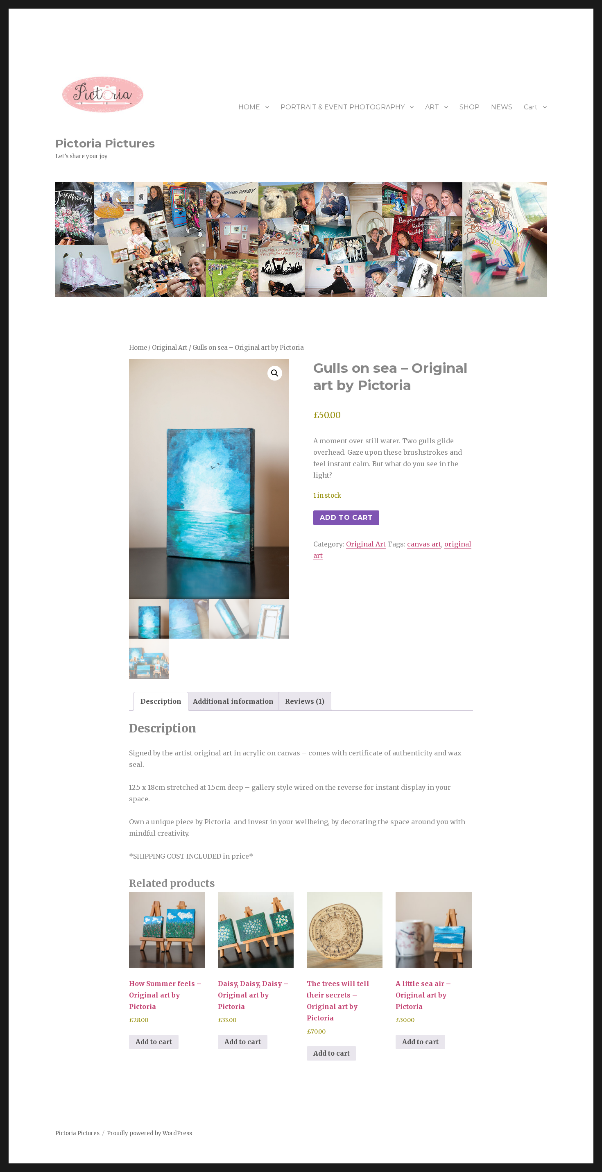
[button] (274, 373)
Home (138, 347)
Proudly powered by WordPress (149, 1133)
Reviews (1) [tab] (304, 701)
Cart (531, 107)
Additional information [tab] (233, 701)
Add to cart (346, 517)
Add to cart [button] (154, 1042)
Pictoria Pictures (105, 143)
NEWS (501, 107)
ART (432, 107)
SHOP (469, 107)
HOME (249, 107)
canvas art (424, 544)
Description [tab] (160, 701)
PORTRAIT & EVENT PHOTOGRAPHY (343, 107)
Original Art (170, 347)
